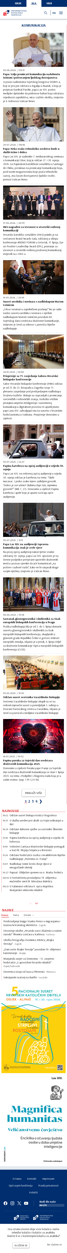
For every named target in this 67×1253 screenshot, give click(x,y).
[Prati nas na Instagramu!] (12, 1203)
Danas (4, 915)
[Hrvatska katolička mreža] (21, 1218)
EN (54, 13)
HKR (49, 3)
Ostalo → (29, 915)
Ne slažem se (54, 1244)
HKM (18, 3)
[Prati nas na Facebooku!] (5, 1203)
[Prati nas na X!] (19, 1203)
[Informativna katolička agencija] (43, 1218)
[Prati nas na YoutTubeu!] (26, 1203)
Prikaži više (33, 793)
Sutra (16, 915)
